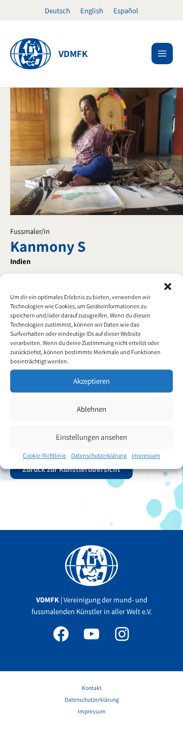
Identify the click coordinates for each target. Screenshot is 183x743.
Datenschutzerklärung (99, 455)
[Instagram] (122, 634)
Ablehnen (91, 409)
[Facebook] (61, 634)
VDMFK (73, 53)
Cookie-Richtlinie (44, 455)
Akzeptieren (91, 381)
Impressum (146, 455)
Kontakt (92, 688)
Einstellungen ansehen (91, 437)
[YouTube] (91, 634)
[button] (168, 286)
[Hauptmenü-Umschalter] (162, 53)
